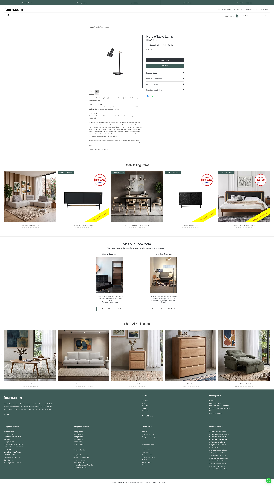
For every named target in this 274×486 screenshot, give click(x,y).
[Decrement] (148, 53)
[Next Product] (272, 196)
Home (91, 27)
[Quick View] (30, 196)
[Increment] (154, 53)
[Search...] (266, 15)
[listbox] (229, 16)
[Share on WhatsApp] (151, 96)
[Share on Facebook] (147, 96)
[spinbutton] (151, 53)
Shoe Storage (8, 460)
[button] (229, 16)
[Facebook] (5, 15)
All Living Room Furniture (12, 463)
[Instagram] (8, 15)
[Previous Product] (1, 196)
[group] (137, 200)
